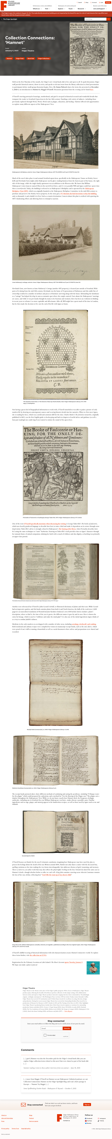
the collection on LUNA (38, 955)
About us (3, 1115)
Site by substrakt (5, 1134)
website (27, 15)
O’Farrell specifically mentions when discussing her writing (45, 524)
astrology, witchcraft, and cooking (84, 624)
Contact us (66, 1120)
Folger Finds (20, 58)
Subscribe (67, 1028)
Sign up (87, 1104)
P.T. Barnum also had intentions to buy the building (79, 194)
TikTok (102, 1121)
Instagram (103, 1118)
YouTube (89, 1121)
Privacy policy (5, 1128)
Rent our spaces (33, 1121)
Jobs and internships (7, 1118)
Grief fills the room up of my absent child (56, 875)
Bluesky (89, 1123)
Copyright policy (26, 1128)
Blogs (30, 1115)
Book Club (31, 58)
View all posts (68, 1011)
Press (2, 1121)
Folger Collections (43, 58)
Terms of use (15, 1128)
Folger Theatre (28, 50)
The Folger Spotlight (10, 19)
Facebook (89, 1118)
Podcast (31, 1118)
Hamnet (9, 58)
